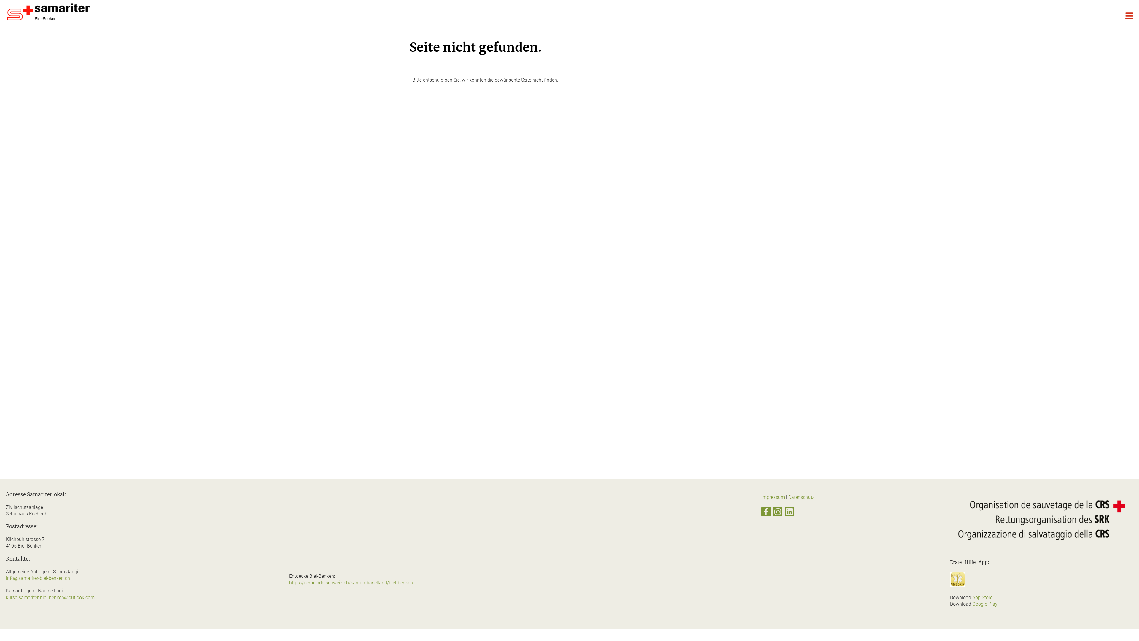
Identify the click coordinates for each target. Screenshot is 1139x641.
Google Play (985, 604)
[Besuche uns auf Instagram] (777, 513)
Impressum (773, 497)
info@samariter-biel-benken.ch (38, 578)
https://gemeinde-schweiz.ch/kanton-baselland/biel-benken (351, 583)
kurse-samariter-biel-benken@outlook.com (50, 597)
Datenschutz (801, 497)
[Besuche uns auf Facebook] (766, 513)
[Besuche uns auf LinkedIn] (789, 513)
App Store (982, 597)
